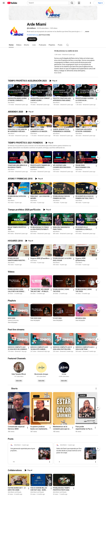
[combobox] (48, 3)
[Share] (40, 462)
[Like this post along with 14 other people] (11, 461)
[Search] (72, 3)
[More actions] (28, 99)
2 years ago (25, 445)
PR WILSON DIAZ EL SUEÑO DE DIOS (66, 51)
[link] (30, 454)
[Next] (98, 90)
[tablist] (53, 44)
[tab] (11, 44)
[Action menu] (50, 462)
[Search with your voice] (79, 3)
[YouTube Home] (12, 3)
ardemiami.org (33, 35)
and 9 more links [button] (44, 35)
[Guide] (3, 3)
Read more (57, 73)
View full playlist (12, 322)
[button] (57, 73)
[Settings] (90, 3)
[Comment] (45, 462)
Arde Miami (11, 102)
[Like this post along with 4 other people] (57, 461)
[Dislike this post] (17, 461)
